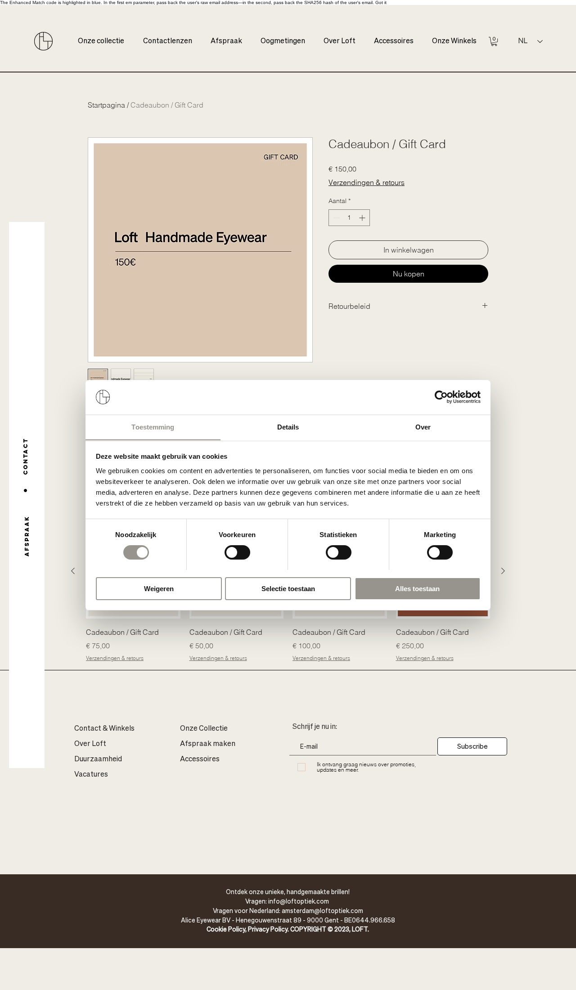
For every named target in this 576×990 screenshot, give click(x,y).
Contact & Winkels (104, 728)
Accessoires (200, 759)
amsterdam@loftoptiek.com (322, 910)
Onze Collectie (204, 728)
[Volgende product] (503, 570)
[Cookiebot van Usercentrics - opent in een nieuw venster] (441, 397)
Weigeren (159, 588)
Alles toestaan (417, 588)
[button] (494, 41)
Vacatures (91, 774)
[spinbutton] (349, 218)
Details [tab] (288, 426)
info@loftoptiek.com (298, 901)
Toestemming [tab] (152, 426)
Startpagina (106, 104)
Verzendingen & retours (366, 182)
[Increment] (363, 218)
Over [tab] (423, 426)
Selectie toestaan (288, 588)
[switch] (237, 552)
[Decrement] (335, 218)
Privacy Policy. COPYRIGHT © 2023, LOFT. (308, 929)
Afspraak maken (207, 744)
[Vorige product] (73, 570)
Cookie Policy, (227, 929)
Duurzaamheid (98, 759)
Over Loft (90, 744)
